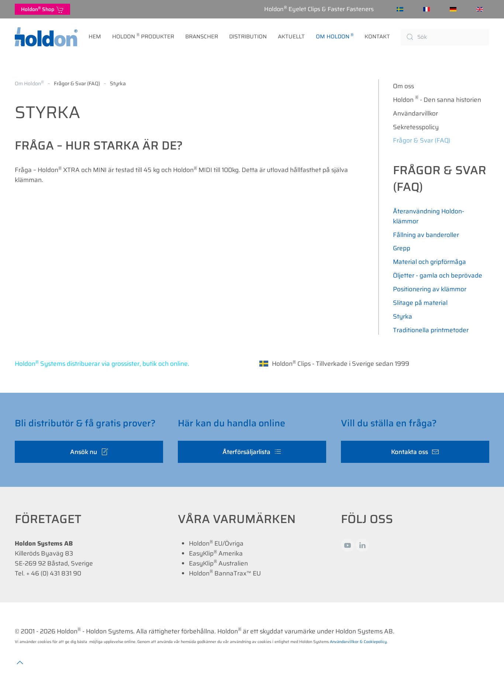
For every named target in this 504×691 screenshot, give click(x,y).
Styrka (402, 316)
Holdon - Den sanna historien (437, 99)
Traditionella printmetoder (431, 330)
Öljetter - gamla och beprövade (437, 275)
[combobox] (445, 37)
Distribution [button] (248, 36)
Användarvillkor (415, 113)
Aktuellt (291, 36)
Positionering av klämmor (429, 289)
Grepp (401, 248)
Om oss (403, 86)
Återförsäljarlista (246, 452)
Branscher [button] (201, 36)
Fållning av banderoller (426, 235)
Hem (95, 36)
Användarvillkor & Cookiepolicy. (358, 642)
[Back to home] (46, 36)
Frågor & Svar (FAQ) (421, 140)
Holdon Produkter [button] (143, 36)
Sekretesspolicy (416, 127)
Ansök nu (83, 452)
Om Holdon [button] (335, 36)
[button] (20, 662)
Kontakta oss (409, 452)
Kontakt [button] (377, 36)
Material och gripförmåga (429, 262)
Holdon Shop (38, 9)
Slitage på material (420, 302)
